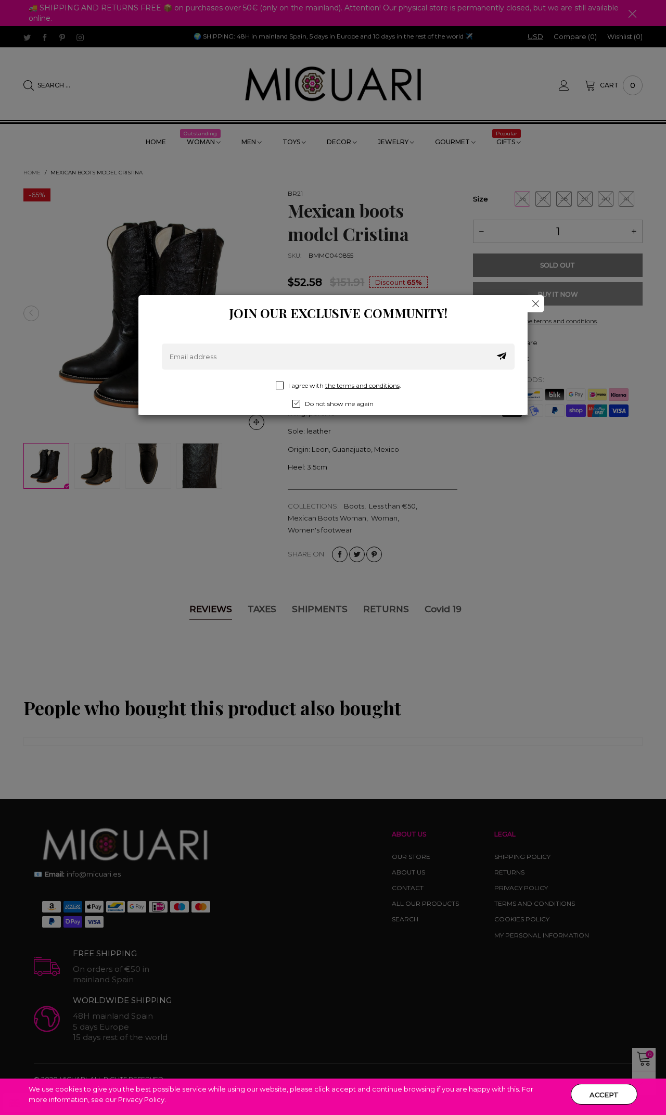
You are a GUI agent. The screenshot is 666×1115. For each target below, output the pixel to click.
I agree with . (344, 385)
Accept (604, 1095)
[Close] (535, 303)
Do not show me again (339, 404)
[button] (502, 357)
